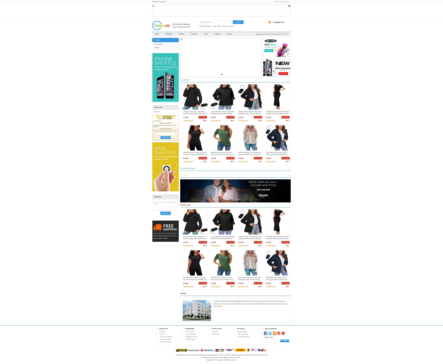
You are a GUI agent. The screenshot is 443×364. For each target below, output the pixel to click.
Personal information (244, 337)
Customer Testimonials (166, 337)
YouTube (279, 333)
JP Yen (284, 34)
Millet (214, 26)
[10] (254, 351)
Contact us (163, 331)
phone (210, 26)
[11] (262, 351)
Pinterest (275, 333)
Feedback (217, 34)
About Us (162, 334)
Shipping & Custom (191, 337)
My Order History (243, 334)
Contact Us (194, 34)
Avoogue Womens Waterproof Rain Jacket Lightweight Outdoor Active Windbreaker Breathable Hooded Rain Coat (249, 113)
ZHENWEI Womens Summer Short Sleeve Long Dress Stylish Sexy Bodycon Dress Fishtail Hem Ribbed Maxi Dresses (277, 113)
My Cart (229, 34)
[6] (222, 351)
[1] (181, 351)
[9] (248, 351)
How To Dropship (191, 334)
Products (181, 34)
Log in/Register (242, 331)
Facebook (266, 333)
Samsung (225, 26)
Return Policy (216, 334)
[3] (202, 351)
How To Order (190, 331)
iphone (219, 26)
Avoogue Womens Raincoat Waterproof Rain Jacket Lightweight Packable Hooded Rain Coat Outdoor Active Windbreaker (194, 113)
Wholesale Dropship (165, 339)
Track (206, 34)
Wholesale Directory (165, 342)
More (288, 80)
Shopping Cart (285, 1)
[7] (229, 351)
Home (157, 34)
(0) (192, 120)
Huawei (231, 26)
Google (284, 333)
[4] (209, 351)
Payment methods (191, 339)
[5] (217, 351)
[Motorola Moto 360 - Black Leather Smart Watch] (195, 97)
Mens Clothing (158, 44)
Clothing (156, 47)
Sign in (277, 1)
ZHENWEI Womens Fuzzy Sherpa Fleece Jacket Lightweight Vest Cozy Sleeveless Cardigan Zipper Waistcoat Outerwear (249, 154)
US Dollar (265, 34)
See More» (157, 111)
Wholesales (169, 34)
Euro (279, 34)
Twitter (270, 333)
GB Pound (273, 34)
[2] (194, 351)
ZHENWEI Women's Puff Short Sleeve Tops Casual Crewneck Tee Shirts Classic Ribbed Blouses (222, 154)
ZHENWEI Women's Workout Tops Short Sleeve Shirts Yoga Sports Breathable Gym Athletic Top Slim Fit (195, 154)
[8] (240, 351)
